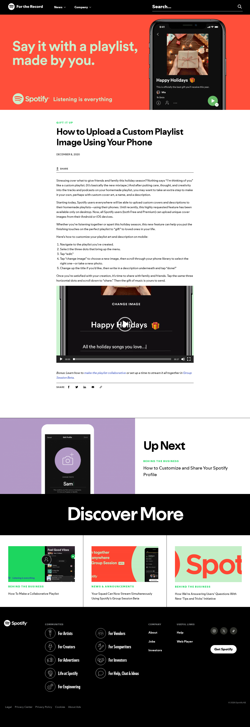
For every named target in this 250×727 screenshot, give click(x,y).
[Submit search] (238, 6)
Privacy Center (23, 707)
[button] (125, 324)
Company (81, 7)
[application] (125, 324)
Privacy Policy (43, 707)
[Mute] (183, 359)
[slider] (122, 359)
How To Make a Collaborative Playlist (33, 594)
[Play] (61, 359)
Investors (155, 650)
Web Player (185, 641)
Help (180, 632)
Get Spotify (225, 649)
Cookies (60, 707)
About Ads (74, 707)
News (58, 7)
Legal (8, 707)
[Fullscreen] (189, 359)
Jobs (151, 641)
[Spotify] (25, 7)
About (152, 632)
